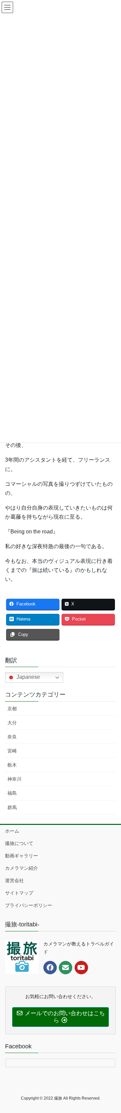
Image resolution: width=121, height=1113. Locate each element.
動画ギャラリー (21, 855)
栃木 (12, 765)
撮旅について (19, 843)
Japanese (27, 677)
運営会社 (14, 880)
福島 (12, 793)
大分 (12, 722)
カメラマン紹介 (21, 868)
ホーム (12, 831)
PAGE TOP (111, 1073)
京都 (12, 708)
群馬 (12, 807)
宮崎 (12, 751)
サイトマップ (19, 893)
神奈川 (14, 779)
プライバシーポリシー (28, 905)
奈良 (12, 736)
